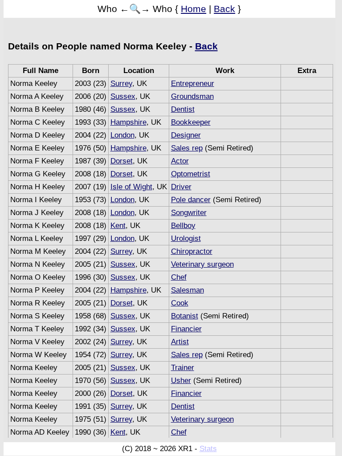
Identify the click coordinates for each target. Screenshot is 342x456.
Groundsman (192, 96)
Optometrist (190, 174)
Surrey (121, 83)
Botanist (184, 316)
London (122, 135)
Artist (180, 342)
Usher (181, 380)
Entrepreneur (192, 83)
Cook (179, 303)
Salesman (187, 290)
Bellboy (183, 225)
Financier (186, 329)
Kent (118, 225)
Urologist (186, 238)
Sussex (122, 96)
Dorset (121, 161)
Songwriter (189, 212)
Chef (179, 277)
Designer (186, 135)
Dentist (183, 109)
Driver (181, 187)
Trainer (182, 367)
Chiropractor (191, 251)
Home (193, 9)
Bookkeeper (191, 122)
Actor (180, 161)
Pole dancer (191, 199)
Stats (208, 448)
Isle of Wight (131, 187)
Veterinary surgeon (202, 264)
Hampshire (128, 122)
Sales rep (187, 148)
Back (224, 9)
